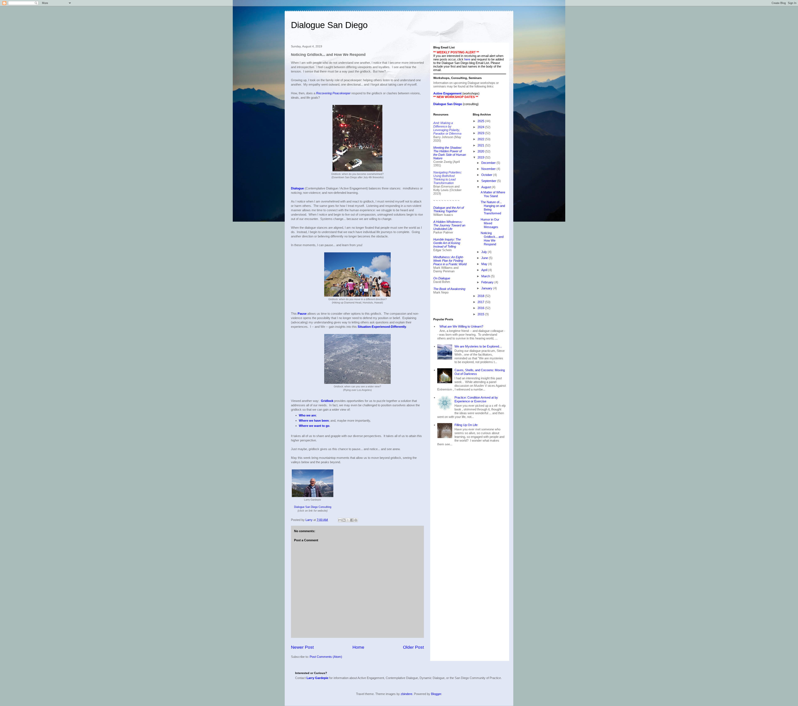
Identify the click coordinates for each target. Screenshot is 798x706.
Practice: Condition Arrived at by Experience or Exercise (476, 399)
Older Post (413, 647)
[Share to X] (348, 520)
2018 (481, 296)
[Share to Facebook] (352, 520)
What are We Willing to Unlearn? (461, 326)
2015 (481, 314)
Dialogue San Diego (329, 25)
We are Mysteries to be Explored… (478, 346)
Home (358, 647)
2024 (481, 127)
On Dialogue (441, 278)
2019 (481, 157)
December (488, 163)
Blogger (436, 694)
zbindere (406, 694)
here (467, 59)
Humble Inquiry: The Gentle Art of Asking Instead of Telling (447, 243)
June (485, 258)
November (488, 169)
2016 (481, 308)
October (487, 175)
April (484, 270)
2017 (481, 302)
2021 (481, 145)
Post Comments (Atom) (326, 656)
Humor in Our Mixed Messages (490, 223)
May (484, 264)
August (486, 187)
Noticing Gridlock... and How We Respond (492, 238)
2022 (481, 139)
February (487, 282)
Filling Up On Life (466, 425)
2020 (481, 151)
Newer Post (302, 647)
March (486, 276)
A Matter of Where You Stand (493, 194)
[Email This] (340, 520)
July (484, 252)
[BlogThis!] (344, 520)
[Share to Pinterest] (356, 520)
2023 (481, 133)
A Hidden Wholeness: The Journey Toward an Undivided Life (449, 225)
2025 (481, 121)
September (489, 181)
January (487, 288)
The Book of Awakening (449, 289)
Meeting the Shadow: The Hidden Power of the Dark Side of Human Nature (449, 153)
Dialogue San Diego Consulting (312, 506)
